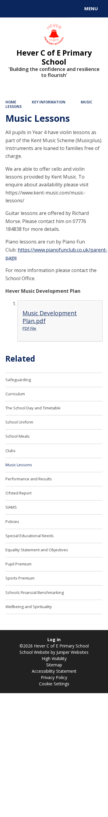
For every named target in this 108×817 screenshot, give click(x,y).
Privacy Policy (54, 677)
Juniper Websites (71, 652)
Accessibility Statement (54, 671)
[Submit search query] (73, 7)
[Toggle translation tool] (26, 8)
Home (10, 102)
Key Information (48, 102)
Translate (50, 9)
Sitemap (54, 665)
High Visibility (54, 658)
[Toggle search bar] (11, 8)
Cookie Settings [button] (54, 684)
